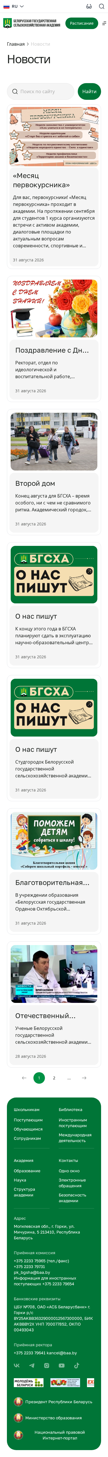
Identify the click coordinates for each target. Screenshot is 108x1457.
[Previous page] (24, 1078)
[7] (76, 1365)
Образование (27, 1170)
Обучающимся (28, 1129)
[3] (17, 1365)
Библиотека (70, 1109)
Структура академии (24, 1192)
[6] (62, 1365)
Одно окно (69, 1170)
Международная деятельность (75, 1137)
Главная (16, 44)
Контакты (68, 1160)
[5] (47, 1365)
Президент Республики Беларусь (58, 1401)
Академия (23, 1160)
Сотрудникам (27, 1138)
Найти (89, 91)
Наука (20, 1179)
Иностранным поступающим (73, 1122)
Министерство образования (53, 1417)
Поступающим (28, 1119)
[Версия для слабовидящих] (89, 6)
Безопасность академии (72, 1197)
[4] (32, 1365)
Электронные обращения (72, 1182)
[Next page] (84, 1078)
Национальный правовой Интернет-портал (60, 1435)
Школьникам (26, 1109)
